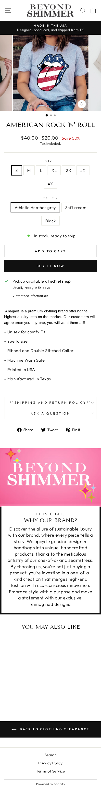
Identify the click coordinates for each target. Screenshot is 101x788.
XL (54, 170)
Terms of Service (50, 771)
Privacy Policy (50, 763)
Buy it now (51, 266)
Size (50, 161)
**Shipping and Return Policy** (50, 402)
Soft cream (75, 207)
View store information (30, 296)
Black (50, 220)
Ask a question (50, 413)
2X (68, 170)
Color (51, 198)
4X (50, 183)
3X (83, 170)
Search (50, 755)
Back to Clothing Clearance (53, 729)
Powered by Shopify (50, 784)
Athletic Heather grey (35, 207)
